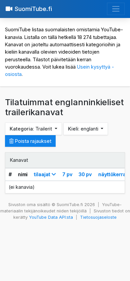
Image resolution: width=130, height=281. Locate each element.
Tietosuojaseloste (98, 217)
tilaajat (43, 174)
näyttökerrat (113, 174)
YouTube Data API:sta (51, 217)
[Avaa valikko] (116, 9)
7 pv (67, 174)
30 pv (85, 174)
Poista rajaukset (32, 141)
